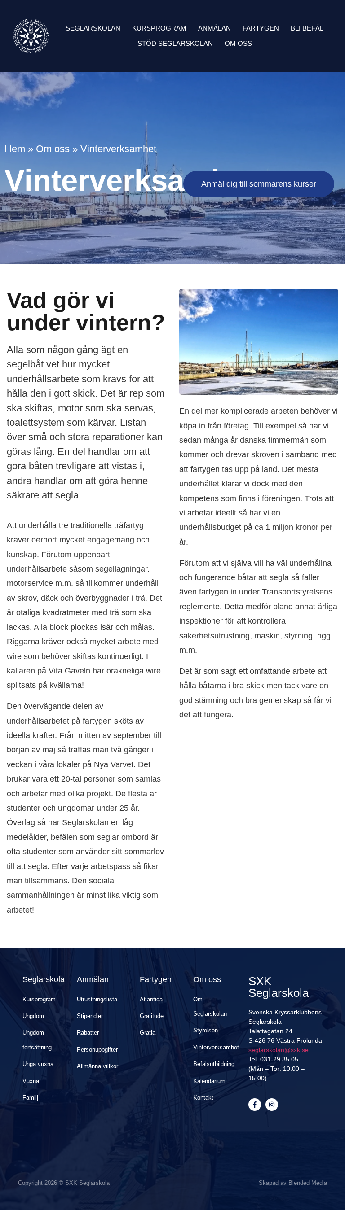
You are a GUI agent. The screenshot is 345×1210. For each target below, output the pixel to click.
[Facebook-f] (254, 1104)
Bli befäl (307, 28)
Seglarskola (43, 979)
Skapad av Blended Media (293, 1182)
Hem (14, 148)
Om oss (238, 43)
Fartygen (261, 28)
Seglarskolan (93, 28)
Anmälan (214, 28)
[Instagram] (271, 1104)
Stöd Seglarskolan (175, 43)
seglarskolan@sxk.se (278, 1049)
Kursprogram (159, 28)
